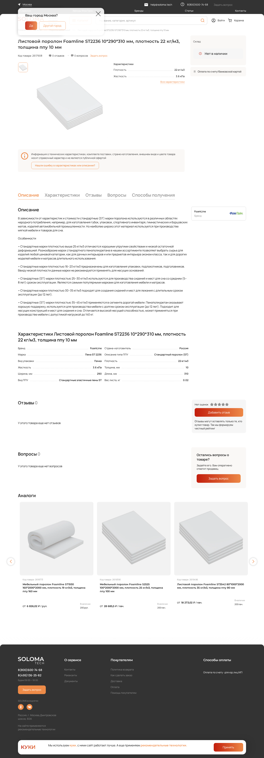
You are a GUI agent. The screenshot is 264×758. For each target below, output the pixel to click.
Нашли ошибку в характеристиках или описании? (65, 165)
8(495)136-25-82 (29, 675)
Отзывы (93, 195)
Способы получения (153, 195)
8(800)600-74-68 (30, 670)
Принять (228, 747)
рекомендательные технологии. (164, 745)
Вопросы (116, 195)
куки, (73, 745)
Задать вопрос (99, 55)
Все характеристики (172, 81)
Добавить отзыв (219, 412)
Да (31, 26)
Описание (28, 195)
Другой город (52, 26)
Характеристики (62, 195)
